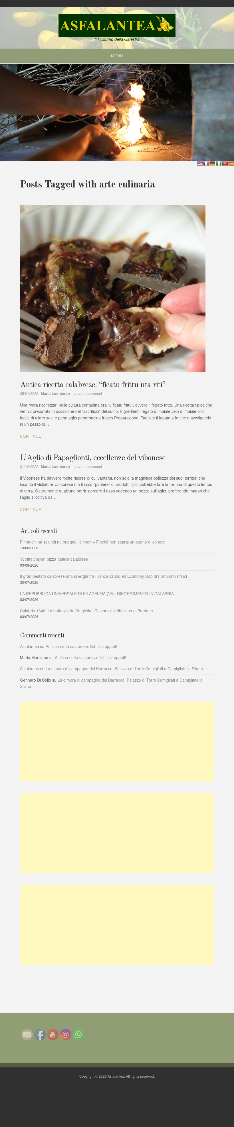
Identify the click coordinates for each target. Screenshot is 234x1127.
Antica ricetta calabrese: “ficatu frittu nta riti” (93, 385)
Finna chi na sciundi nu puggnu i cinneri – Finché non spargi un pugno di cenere (92, 542)
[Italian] (218, 163)
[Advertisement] (117, 741)
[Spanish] (231, 163)
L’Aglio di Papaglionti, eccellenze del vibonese (93, 458)
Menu (117, 56)
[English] (200, 163)
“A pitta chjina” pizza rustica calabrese (54, 559)
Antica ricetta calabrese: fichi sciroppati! (81, 646)
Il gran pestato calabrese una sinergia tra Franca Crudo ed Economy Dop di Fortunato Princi (103, 576)
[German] (212, 163)
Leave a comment (87, 393)
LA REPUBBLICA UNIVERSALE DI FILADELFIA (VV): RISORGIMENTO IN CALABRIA (97, 593)
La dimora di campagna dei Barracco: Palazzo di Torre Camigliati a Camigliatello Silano (124, 668)
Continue (30, 436)
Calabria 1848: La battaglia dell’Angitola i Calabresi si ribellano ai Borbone (86, 610)
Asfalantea (29, 646)
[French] (206, 163)
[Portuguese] (225, 163)
